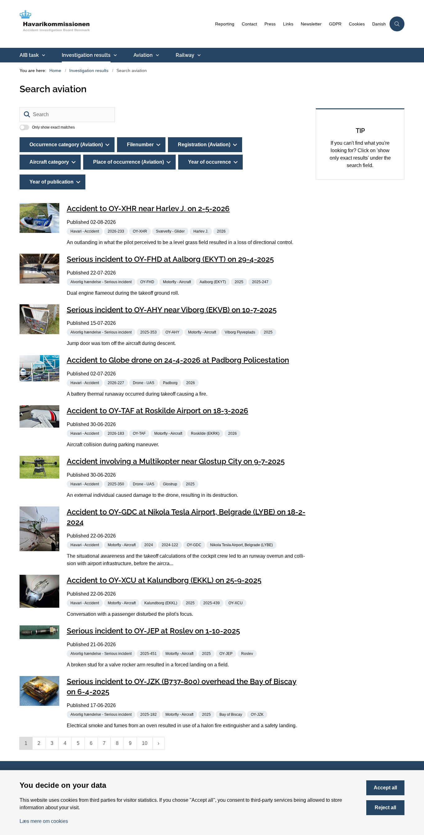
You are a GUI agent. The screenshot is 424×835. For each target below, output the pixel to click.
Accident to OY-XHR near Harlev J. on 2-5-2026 (148, 208)
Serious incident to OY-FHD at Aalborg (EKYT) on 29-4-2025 (170, 259)
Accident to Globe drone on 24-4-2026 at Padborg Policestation (178, 360)
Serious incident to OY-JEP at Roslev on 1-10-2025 (153, 630)
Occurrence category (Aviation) (66, 144)
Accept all (385, 787)
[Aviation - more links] (157, 55)
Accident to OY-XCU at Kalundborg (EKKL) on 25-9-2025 (164, 580)
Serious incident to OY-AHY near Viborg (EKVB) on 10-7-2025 (172, 309)
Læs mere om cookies (44, 821)
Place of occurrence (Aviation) (128, 162)
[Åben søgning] (397, 23)
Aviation (143, 55)
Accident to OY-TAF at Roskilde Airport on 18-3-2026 (157, 410)
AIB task (29, 55)
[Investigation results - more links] (115, 55)
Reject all (385, 807)
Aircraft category (49, 162)
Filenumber (140, 144)
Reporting (224, 24)
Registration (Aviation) (204, 144)
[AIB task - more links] (43, 55)
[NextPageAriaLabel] (158, 743)
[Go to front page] (115, 24)
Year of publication (51, 181)
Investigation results (86, 55)
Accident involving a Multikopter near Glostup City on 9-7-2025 (176, 461)
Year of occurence (209, 162)
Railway (185, 55)
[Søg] (27, 114)
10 (144, 743)
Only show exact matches (53, 127)
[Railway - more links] (198, 55)
